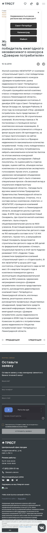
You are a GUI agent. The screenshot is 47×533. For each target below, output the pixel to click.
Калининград (23, 32)
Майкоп (23, 39)
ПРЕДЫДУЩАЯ (13, 340)
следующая (34, 340)
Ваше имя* (6, 381)
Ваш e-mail (6, 398)
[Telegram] (43, 64)
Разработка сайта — (9, 499)
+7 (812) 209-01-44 (10, 468)
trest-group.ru (22, 511)
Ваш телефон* (7, 389)
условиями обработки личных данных (16, 426)
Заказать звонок (12, 472)
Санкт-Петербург (23, 26)
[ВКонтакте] (38, 64)
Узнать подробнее (25, 527)
